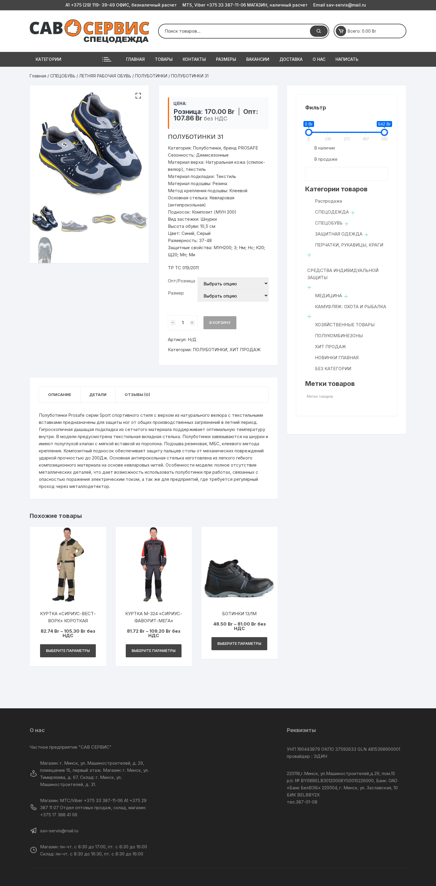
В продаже (326, 159)
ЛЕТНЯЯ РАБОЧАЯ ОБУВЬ (105, 75)
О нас (319, 59)
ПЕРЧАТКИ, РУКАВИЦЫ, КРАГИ (349, 245)
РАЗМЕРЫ (226, 59)
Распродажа (328, 201)
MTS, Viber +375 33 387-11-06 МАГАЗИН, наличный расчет (245, 4)
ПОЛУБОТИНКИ (151, 75)
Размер (176, 293)
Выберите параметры (68, 650)
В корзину (219, 322)
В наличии (324, 148)
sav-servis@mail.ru (339, 4)
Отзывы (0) (137, 394)
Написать (346, 59)
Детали (97, 394)
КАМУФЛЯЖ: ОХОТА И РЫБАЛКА (350, 306)
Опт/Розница (181, 281)
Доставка (291, 59)
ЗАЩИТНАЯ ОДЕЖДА (338, 234)
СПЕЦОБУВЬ (62, 75)
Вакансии (257, 59)
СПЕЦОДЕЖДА (332, 212)
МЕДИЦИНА (328, 295)
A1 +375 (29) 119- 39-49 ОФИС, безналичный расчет (121, 4)
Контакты (194, 59)
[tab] (59, 395)
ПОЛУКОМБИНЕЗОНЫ (339, 335)
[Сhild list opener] (353, 213)
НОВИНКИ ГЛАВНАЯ (337, 357)
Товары (164, 59)
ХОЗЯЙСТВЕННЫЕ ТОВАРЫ (345, 324)
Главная (135, 59)
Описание (59, 394)
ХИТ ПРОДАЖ (245, 349)
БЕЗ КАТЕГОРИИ (333, 368)
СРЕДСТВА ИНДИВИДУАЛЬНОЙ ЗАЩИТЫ (342, 274)
